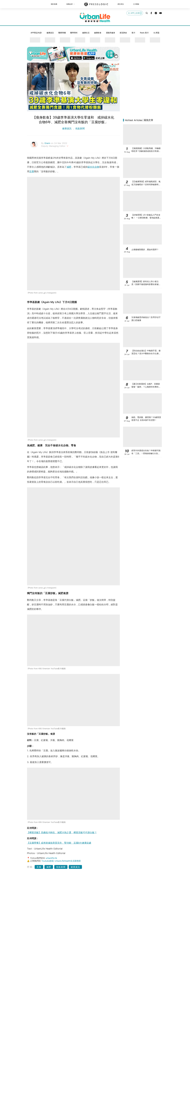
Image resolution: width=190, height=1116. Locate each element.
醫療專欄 (62, 33)
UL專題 (156, 33)
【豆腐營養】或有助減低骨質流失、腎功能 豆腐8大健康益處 (59, 842)
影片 (133, 33)
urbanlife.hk (51, 858)
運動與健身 (110, 33)
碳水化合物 (93, 167)
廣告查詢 (120, 4)
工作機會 (136, 4)
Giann (47, 143)
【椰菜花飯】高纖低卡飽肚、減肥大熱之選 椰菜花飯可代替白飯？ (62, 832)
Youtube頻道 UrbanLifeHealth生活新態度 (61, 861)
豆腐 (31, 171)
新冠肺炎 (123, 33)
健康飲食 (97, 33)
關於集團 (54, 4)
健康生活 (85, 33)
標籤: (30, 867)
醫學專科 (74, 33)
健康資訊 (50, 33)
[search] (147, 13)
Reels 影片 (144, 33)
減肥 (69, 167)
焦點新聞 (80, 128)
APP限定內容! (36, 33)
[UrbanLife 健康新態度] (95, 17)
